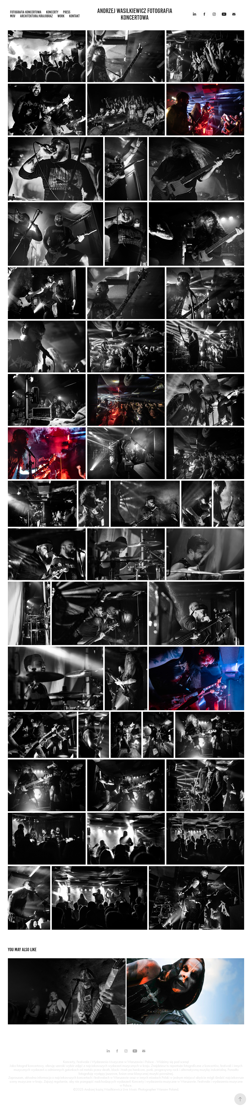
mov (12, 16)
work (60, 16)
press (66, 12)
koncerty (52, 12)
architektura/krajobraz (36, 16)
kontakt (74, 16)
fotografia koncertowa (25, 12)
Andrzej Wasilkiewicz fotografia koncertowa (135, 14)
